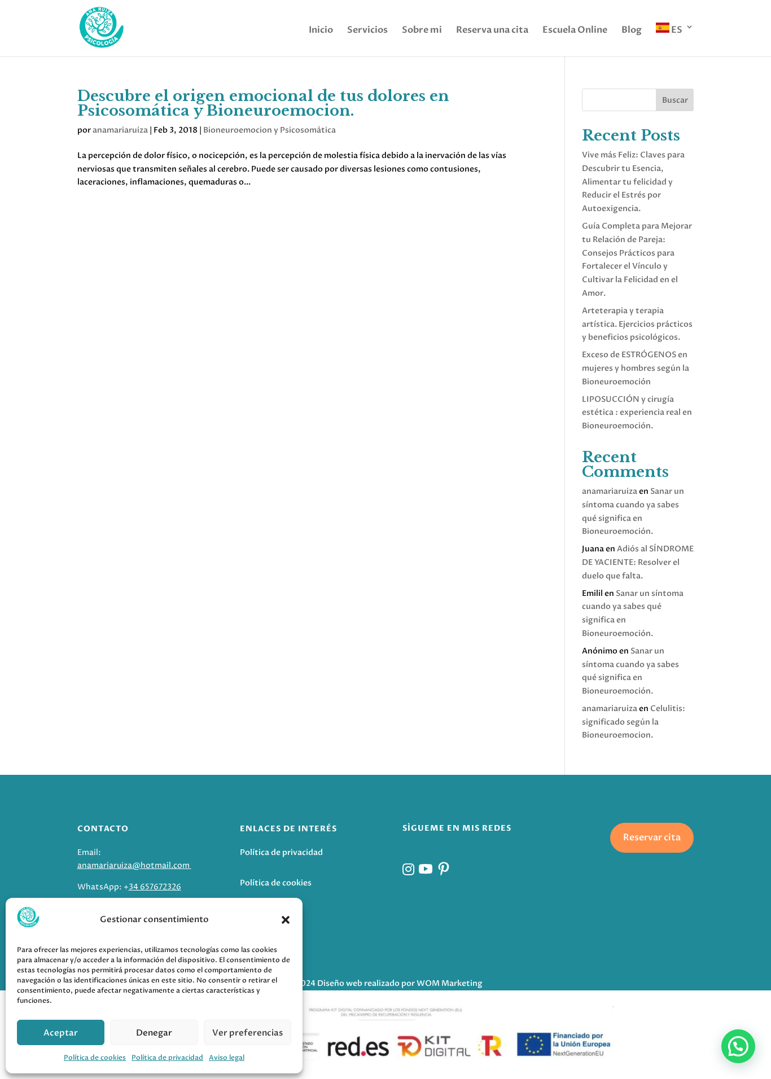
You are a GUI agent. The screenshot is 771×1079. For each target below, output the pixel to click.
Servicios (367, 31)
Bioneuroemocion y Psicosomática (269, 130)
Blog (631, 31)
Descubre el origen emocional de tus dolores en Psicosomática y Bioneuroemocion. (263, 103)
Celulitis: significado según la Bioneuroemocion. (633, 722)
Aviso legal (226, 1057)
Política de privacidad (167, 1057)
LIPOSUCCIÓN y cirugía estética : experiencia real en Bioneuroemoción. (637, 413)
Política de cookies (95, 1057)
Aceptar (60, 1032)
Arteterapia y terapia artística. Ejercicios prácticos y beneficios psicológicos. (637, 324)
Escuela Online (574, 31)
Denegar (154, 1032)
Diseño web (339, 983)
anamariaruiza (120, 130)
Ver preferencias (247, 1032)
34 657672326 (155, 886)
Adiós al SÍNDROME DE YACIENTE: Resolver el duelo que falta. (638, 562)
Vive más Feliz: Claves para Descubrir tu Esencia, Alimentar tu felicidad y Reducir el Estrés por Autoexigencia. (633, 182)
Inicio (321, 31)
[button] (285, 920)
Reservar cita (652, 837)
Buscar (675, 100)
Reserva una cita (492, 31)
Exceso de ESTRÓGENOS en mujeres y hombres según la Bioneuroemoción (635, 368)
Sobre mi (422, 31)
